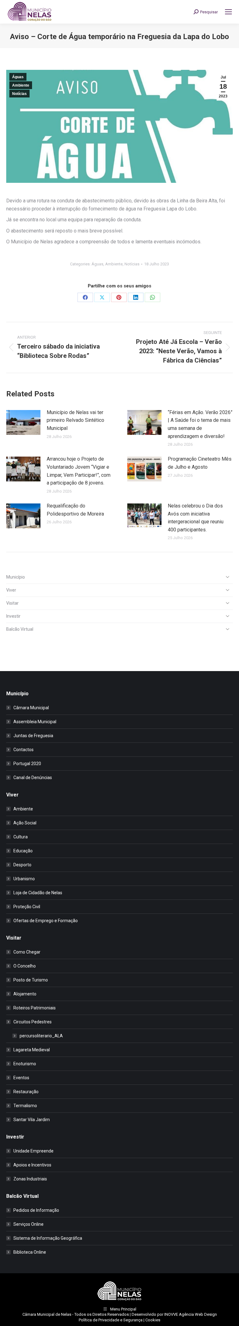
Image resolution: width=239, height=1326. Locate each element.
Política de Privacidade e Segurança (111, 1320)
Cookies (152, 1320)
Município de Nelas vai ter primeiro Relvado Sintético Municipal (75, 420)
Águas (18, 77)
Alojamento (24, 993)
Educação (23, 850)
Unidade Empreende (33, 1150)
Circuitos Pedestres (32, 1021)
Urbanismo (24, 878)
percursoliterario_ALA (41, 1035)
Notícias (19, 94)
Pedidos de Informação (36, 1210)
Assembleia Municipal (34, 721)
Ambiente (20, 85)
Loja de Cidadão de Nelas (37, 892)
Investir (13, 616)
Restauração (26, 1091)
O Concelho (24, 965)
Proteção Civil (26, 906)
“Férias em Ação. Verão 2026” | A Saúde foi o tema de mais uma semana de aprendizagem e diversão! (200, 424)
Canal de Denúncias (32, 777)
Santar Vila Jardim (31, 1119)
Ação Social (24, 822)
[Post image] (23, 422)
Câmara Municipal (31, 707)
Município (15, 577)
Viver (11, 590)
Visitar (12, 603)
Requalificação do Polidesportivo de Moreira (75, 510)
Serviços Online (28, 1224)
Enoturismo (24, 1063)
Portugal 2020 (27, 763)
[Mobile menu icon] (228, 11)
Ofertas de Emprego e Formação (45, 920)
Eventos (21, 1077)
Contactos (23, 749)
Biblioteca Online (29, 1252)
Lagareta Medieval (31, 1049)
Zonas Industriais (30, 1178)
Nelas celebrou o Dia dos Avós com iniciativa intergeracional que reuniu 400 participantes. (195, 518)
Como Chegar (26, 951)
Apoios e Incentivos (32, 1164)
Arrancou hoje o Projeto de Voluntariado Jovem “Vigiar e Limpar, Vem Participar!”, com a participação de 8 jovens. (78, 471)
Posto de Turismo (30, 979)
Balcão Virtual (19, 629)
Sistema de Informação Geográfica (47, 1238)
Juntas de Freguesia (33, 735)
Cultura (20, 836)
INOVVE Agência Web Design (190, 1314)
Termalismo (25, 1105)
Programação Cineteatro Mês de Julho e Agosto (200, 463)
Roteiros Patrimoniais (34, 1007)
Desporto (22, 864)
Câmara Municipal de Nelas (46, 1314)
